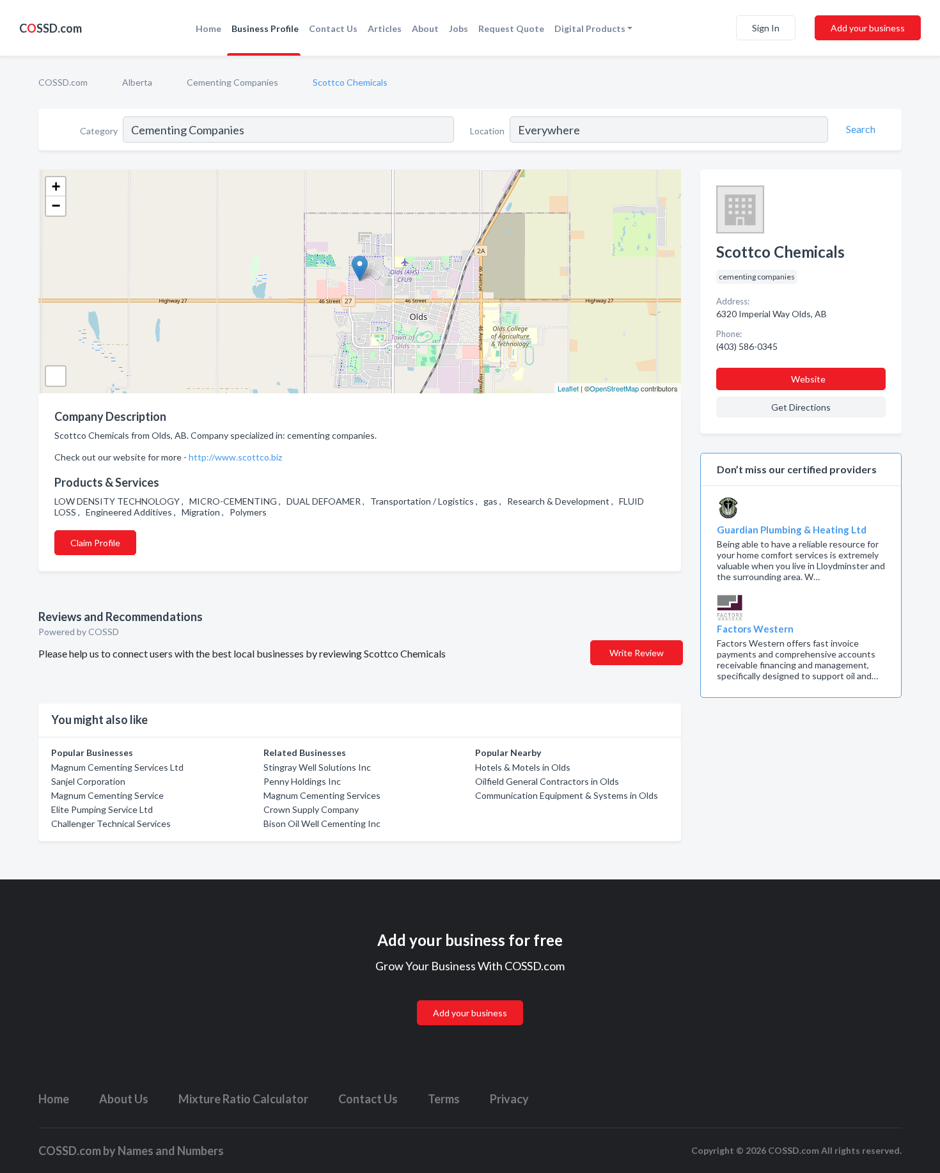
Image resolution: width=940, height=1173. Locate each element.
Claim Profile (95, 542)
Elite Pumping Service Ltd (102, 809)
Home (208, 28)
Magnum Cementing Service (107, 795)
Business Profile (265, 28)
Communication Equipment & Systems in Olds (566, 795)
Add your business (868, 27)
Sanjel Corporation (88, 781)
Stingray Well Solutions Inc (317, 767)
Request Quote (511, 28)
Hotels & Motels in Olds (522, 767)
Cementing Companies (232, 82)
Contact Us (333, 28)
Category (99, 130)
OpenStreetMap (614, 388)
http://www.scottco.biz (235, 457)
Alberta (137, 82)
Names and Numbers (171, 1151)
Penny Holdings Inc (302, 781)
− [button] (56, 206)
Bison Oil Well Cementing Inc (321, 823)
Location (487, 130)
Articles (385, 28)
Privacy (509, 1099)
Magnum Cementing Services (321, 795)
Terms (444, 1099)
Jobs (458, 28)
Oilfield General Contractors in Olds (547, 781)
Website (808, 379)
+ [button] (56, 186)
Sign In (765, 27)
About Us (123, 1099)
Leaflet (568, 388)
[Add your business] (470, 997)
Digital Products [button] (589, 28)
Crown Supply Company (311, 809)
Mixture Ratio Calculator (243, 1099)
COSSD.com (63, 82)
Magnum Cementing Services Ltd (117, 767)
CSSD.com (50, 28)
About (425, 28)
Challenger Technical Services (111, 823)
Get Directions (801, 407)
